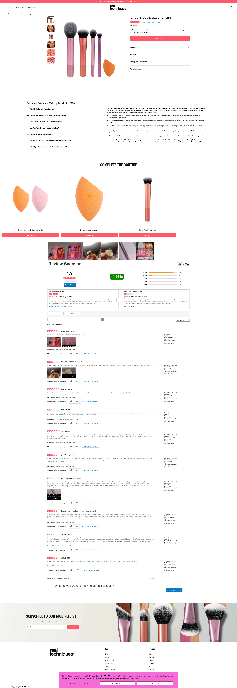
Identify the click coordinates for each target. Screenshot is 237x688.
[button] (231, 7)
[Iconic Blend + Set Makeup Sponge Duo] (30, 198)
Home (4, 14)
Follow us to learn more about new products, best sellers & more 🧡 (118, 1)
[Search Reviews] (102, 319)
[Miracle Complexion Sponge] (89, 198)
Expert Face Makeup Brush (147, 230)
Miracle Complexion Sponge (89, 230)
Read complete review (60, 306)
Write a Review (156, 22)
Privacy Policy (134, 678)
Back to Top (66, 578)
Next (152, 578)
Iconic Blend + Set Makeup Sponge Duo (30, 230)
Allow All (117, 683)
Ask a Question (174, 590)
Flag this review (90, 354)
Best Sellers (11, 14)
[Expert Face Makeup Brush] (147, 198)
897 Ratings (146, 22)
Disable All (155, 683)
